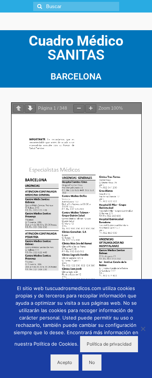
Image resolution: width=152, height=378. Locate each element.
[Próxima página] (30, 108)
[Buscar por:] (76, 6)
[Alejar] (78, 108)
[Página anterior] (18, 108)
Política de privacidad (109, 344)
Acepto (64, 362)
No (92, 362)
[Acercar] (90, 108)
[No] (142, 328)
